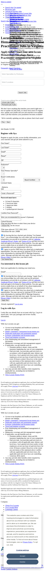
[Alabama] (8, 187)
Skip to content (6, 2)
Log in (3, 320)
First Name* (5, 143)
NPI (2, 189)
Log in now (19, 304)
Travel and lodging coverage (15, 337)
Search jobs (9, 7)
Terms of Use (26, 241)
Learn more (14, 48)
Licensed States (6, 183)
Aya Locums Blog (11, 507)
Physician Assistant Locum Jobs (21, 13)
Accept (22, 556)
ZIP (2, 160)
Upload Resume (6, 221)
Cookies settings (22, 550)
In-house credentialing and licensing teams (19, 335)
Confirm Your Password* (9, 213)
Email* (3, 152)
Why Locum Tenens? (17, 15)
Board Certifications (8, 177)
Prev (3, 122)
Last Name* (5, 147)
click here (15, 386)
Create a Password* (8, 193)
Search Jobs (23, 92)
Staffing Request (15, 23)
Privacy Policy (27, 542)
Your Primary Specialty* (9, 171)
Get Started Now (7, 259)
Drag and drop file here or (18, 223)
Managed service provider (19, 21)
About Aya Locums (16, 19)
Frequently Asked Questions (10, 68)
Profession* (5, 164)
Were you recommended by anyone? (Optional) (17, 217)
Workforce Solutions (17, 17)
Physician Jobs (10, 9)
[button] (2, 4)
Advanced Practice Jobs (13, 11)
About (7, 17)
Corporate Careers (11, 509)
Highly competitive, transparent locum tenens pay (22, 331)
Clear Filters (22, 97)
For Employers (10, 15)
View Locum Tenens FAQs (14, 375)
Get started (17, 7)
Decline (22, 562)
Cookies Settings (11, 569)
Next (8, 122)
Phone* (3, 156)
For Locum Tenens (11, 13)
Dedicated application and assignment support (21, 333)
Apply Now (5, 300)
